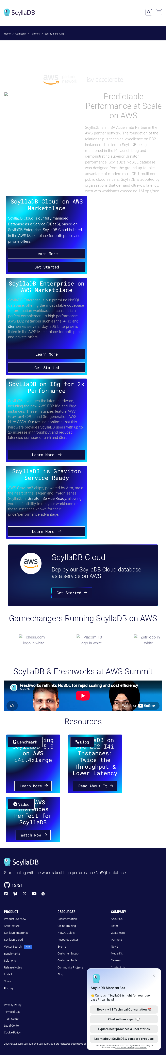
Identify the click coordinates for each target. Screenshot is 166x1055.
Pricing (8, 988)
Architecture (11, 925)
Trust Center (11, 1018)
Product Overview (15, 919)
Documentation (67, 919)
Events (61, 946)
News (114, 946)
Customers (118, 932)
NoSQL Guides (66, 932)
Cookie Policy (12, 1032)
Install (8, 974)
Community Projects (70, 967)
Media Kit (117, 953)
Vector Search (13, 946)
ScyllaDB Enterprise (16, 932)
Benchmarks (12, 953)
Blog (60, 974)
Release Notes (13, 967)
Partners (35, 33)
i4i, (65, 321)
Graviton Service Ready (47, 498)
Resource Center (67, 939)
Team (114, 925)
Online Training (66, 925)
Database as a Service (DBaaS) (34, 224)
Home (7, 33)
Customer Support (69, 953)
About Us (116, 919)
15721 (17, 885)
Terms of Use (12, 1011)
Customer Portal (67, 960)
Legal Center (12, 1025)
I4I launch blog (126, 150)
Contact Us (118, 967)
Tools (7, 981)
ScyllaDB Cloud (13, 939)
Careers (116, 960)
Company (20, 33)
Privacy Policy (12, 1004)
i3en (11, 326)
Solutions (10, 960)
